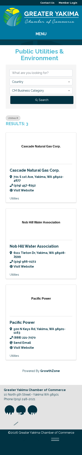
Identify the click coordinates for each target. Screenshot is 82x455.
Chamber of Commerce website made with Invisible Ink (38, 445)
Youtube (32, 410)
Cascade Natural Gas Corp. (34, 170)
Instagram (9, 410)
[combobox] (41, 81)
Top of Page (11, 420)
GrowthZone (50, 371)
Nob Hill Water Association (34, 246)
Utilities (12, 118)
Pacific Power (22, 322)
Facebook (21, 410)
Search (43, 100)
